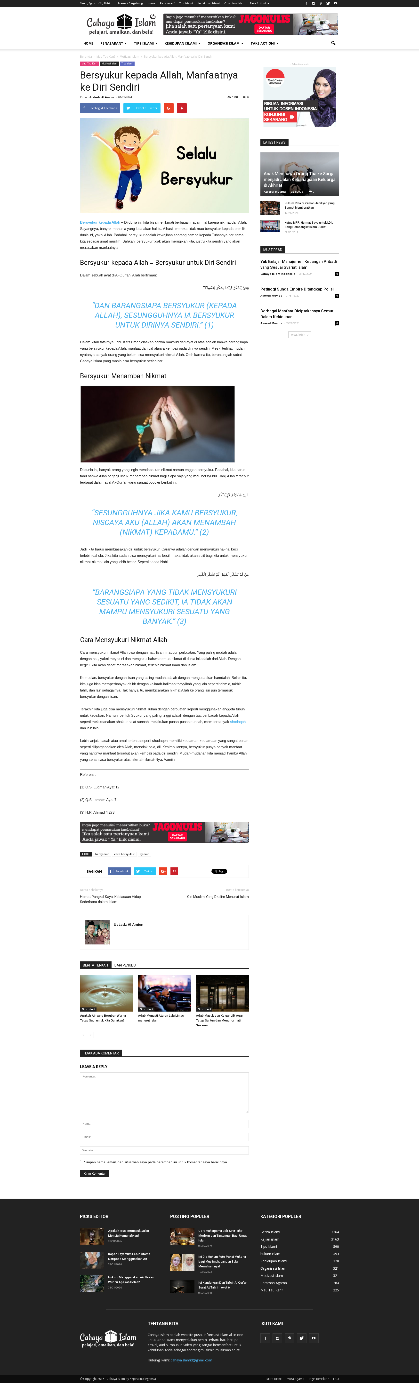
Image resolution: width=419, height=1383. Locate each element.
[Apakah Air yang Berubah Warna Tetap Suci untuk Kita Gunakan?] (106, 993)
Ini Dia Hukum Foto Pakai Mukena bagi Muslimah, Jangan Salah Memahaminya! (222, 1261)
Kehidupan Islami (208, 3)
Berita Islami (270, 1232)
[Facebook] (306, 3)
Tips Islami (186, 3)
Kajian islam (269, 1239)
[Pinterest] (320, 3)
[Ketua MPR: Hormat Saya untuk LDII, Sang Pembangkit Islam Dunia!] (270, 226)
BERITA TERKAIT (96, 965)
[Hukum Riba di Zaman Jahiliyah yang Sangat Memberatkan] (270, 208)
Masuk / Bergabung (130, 3)
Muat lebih (298, 335)
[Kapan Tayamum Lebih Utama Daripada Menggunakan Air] (92, 1260)
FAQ (336, 1379)
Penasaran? (167, 3)
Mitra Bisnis (274, 1379)
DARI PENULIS (125, 965)
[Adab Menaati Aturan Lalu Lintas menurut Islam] (164, 993)
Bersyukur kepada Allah (100, 222)
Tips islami (127, 63)
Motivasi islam (109, 63)
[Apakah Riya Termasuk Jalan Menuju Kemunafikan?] (92, 1236)
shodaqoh (238, 722)
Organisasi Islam (234, 3)
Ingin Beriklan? (319, 1379)
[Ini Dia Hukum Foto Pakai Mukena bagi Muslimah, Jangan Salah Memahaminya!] (182, 1262)
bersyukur (102, 854)
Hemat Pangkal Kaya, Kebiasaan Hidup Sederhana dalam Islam (110, 899)
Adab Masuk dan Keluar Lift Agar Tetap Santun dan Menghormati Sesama (219, 1020)
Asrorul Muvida (275, 191)
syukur (144, 854)
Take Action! (258, 3)
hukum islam (270, 1253)
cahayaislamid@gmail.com (191, 1360)
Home (151, 3)
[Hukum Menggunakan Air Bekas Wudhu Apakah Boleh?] (92, 1283)
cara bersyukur (124, 854)
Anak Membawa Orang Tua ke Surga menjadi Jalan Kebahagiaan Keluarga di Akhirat (300, 179)
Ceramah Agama (273, 1283)
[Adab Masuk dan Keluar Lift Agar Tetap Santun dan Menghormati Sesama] (222, 993)
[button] (333, 43)
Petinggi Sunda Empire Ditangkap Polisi (297, 289)
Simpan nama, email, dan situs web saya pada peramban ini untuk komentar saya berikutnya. (156, 1162)
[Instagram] (313, 3)
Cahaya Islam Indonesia (277, 273)
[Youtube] (335, 3)
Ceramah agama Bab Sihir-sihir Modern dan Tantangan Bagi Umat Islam (222, 1235)
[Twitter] (328, 3)
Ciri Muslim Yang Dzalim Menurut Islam (218, 897)
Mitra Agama (295, 1379)
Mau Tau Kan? (89, 63)
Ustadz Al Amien (102, 97)
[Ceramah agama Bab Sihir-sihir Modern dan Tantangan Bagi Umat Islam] (182, 1236)
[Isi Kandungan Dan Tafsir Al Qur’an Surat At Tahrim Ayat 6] (182, 1286)
